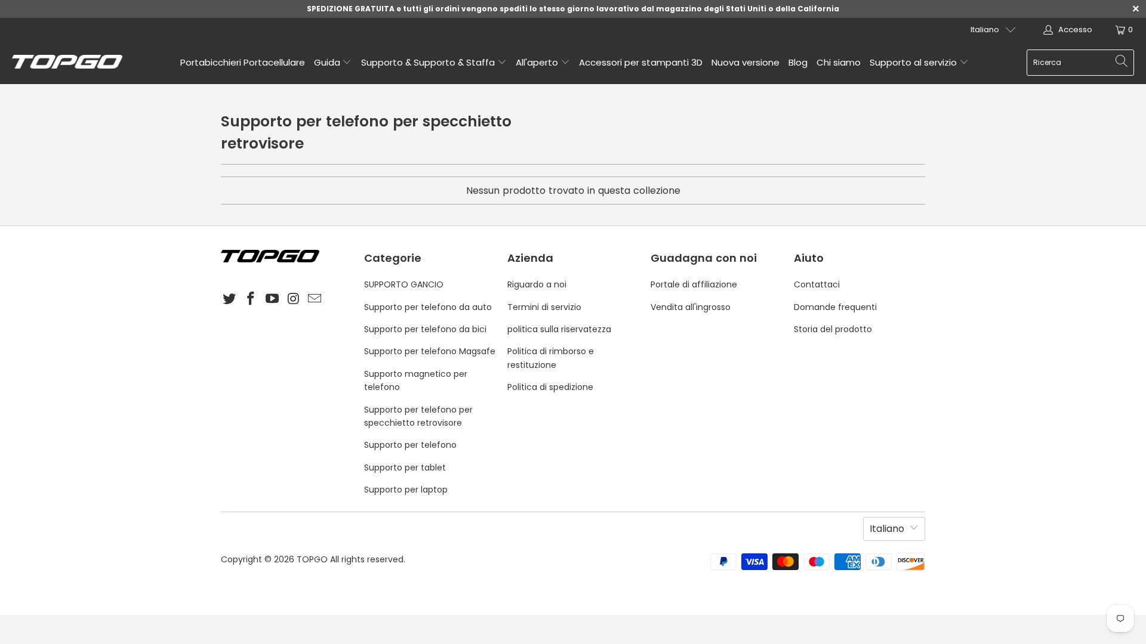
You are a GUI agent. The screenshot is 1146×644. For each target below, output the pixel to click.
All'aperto (538, 62)
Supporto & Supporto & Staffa (429, 62)
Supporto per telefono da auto (428, 307)
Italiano (985, 29)
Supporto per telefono (410, 445)
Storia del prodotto (833, 329)
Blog (798, 62)
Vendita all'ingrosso (691, 307)
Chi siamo (839, 62)
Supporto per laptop (406, 490)
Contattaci (817, 284)
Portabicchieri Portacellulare (242, 62)
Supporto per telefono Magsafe (429, 351)
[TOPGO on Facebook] (251, 299)
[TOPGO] (67, 62)
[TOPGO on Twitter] (230, 299)
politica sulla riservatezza (559, 329)
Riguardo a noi (536, 284)
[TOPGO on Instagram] (294, 299)
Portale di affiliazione (694, 284)
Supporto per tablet (405, 467)
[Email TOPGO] (315, 299)
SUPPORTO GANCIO (403, 284)
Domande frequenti (835, 307)
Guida (328, 62)
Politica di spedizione (550, 387)
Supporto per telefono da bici (425, 329)
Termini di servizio (544, 307)
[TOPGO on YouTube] (272, 299)
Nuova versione (745, 62)
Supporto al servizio (914, 62)
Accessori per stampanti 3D (641, 62)
